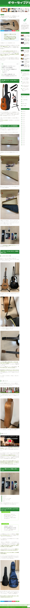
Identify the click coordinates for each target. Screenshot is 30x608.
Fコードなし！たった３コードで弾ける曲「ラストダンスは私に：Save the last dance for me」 (25, 74)
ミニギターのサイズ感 (6, 70)
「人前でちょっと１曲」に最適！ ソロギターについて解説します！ (25, 89)
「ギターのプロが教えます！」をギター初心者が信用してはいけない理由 (25, 78)
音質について (5, 72)
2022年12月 (23, 111)
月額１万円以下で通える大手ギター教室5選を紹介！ (25, 86)
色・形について (5, 71)
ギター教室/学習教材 (24, 99)
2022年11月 (23, 113)
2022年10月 (23, 115)
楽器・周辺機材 (2, 14)
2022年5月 (23, 117)
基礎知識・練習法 (24, 103)
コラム (23, 101)
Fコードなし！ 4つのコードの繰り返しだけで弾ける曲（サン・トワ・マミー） (25, 82)
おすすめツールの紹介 (24, 97)
